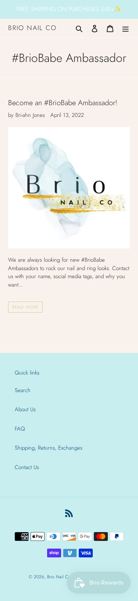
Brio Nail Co (32, 28)
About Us (25, 409)
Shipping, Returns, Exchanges (48, 448)
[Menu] (125, 28)
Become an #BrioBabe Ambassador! (62, 102)
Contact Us (27, 467)
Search (23, 390)
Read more (25, 307)
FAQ (20, 429)
